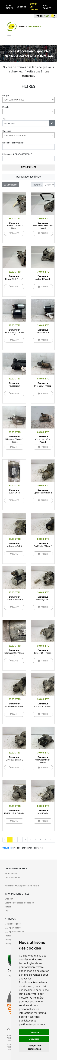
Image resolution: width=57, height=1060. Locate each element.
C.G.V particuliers (13, 928)
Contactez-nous (12, 877)
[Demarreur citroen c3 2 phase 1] (22, 738)
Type (4, 119)
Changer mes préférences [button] (34, 1047)
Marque (5, 95)
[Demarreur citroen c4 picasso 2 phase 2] (22, 203)
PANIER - (42, 15)
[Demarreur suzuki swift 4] (14, 470)
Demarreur (14, 226)
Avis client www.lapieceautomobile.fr (22, 886)
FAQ (7, 911)
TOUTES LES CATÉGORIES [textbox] (15, 135)
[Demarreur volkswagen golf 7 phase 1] (22, 631)
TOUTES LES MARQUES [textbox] (14, 100)
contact (21, 7)
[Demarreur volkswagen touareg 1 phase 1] (17, 417)
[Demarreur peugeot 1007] (22, 364)
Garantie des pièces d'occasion (19, 903)
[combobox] (28, 100)
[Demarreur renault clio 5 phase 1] (22, 257)
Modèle (5, 107)
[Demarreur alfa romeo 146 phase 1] (22, 684)
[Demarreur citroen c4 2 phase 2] (22, 577)
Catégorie (6, 131)
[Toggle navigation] (9, 37)
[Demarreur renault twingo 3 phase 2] (22, 310)
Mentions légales (13, 924)
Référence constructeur (12, 143)
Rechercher (28, 167)
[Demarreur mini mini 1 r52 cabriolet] (22, 791)
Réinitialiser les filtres (28, 176)
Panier (15, 233)
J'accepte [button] (34, 1032)
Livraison (9, 899)
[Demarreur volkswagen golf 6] (22, 524)
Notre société (11, 873)
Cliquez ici (7, 848)
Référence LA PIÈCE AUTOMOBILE (17, 154)
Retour (8, 907)
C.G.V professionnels (14, 932)
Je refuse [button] (34, 1039)
